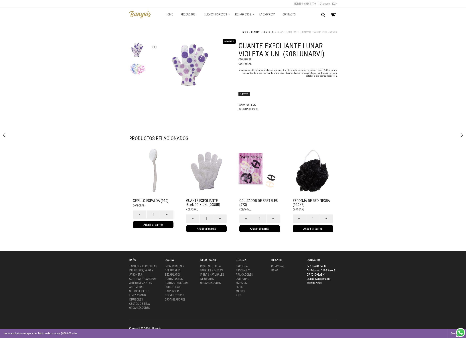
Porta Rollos (174, 279)
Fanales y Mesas (211, 270)
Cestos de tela (210, 266)
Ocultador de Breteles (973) (258, 202)
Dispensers (172, 291)
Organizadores (139, 307)
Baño (274, 270)
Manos (240, 291)
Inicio (245, 32)
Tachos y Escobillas (143, 266)
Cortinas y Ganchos (142, 279)
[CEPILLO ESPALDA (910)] (4, 135)
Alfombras (136, 287)
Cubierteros (173, 287)
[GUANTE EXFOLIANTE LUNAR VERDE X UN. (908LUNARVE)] (462, 135)
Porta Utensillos (176, 283)
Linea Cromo (137, 295)
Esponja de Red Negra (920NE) (311, 202)
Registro (310, 3)
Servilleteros (174, 295)
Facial (240, 287)
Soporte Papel (139, 291)
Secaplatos (173, 274)
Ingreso (298, 3)
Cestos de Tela (139, 303)
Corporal (268, 32)
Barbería (242, 266)
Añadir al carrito (153, 224)
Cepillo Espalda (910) (150, 200)
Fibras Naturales (212, 274)
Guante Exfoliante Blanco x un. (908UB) (203, 202)
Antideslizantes (140, 283)
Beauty (255, 32)
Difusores (136, 299)
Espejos (241, 283)
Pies (238, 295)
